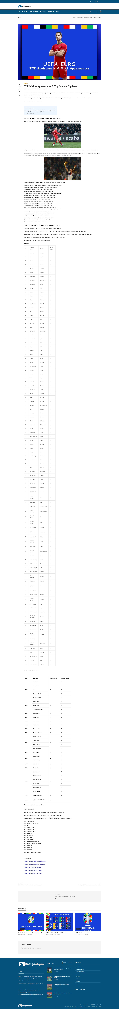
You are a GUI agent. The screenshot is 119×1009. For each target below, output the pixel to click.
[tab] (64, 962)
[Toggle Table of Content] (54, 108)
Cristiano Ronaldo (80, 971)
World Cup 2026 (34, 11)
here (42, 805)
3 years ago (51, 934)
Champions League (80, 969)
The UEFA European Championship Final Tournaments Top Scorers (40, 111)
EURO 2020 (78, 976)
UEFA (57, 11)
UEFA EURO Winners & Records (32, 867)
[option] (31, 923)
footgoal (19, 934)
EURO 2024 (79, 17)
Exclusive (42, 11)
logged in (29, 948)
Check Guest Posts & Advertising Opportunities (31, 994)
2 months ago (56, 971)
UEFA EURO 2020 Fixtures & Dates (33, 870)
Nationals (51, 11)
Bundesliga (78, 966)
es (76, 974)
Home (74, 17)
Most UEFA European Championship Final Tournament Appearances (41, 110)
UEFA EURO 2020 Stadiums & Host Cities (34, 864)
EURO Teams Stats (30, 113)
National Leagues (22, 11)
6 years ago (23, 934)
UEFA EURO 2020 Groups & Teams (33, 873)
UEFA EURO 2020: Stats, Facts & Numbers (35, 861)
